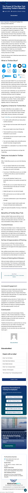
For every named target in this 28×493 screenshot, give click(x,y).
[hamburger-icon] (25, 2)
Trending (23, 11)
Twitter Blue (7, 117)
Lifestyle (19, 11)
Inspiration (14, 11)
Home (2, 22)
